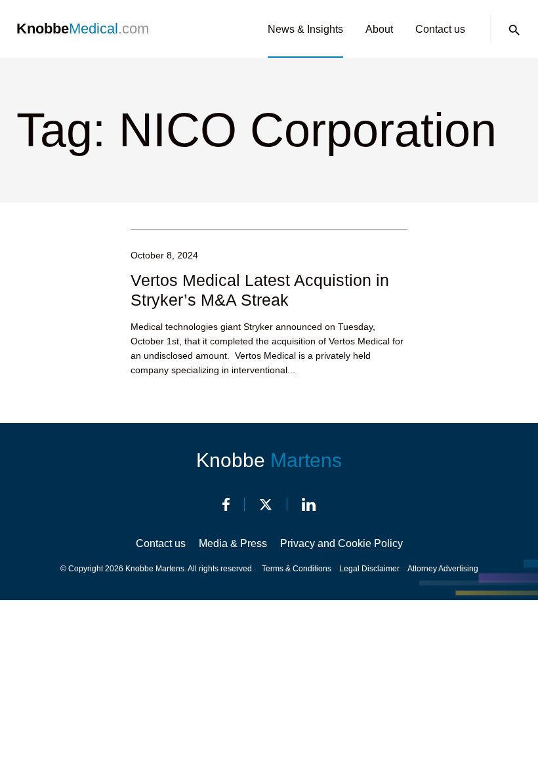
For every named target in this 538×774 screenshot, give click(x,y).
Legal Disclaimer (369, 568)
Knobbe (269, 460)
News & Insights (305, 29)
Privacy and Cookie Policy (341, 543)
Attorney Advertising (442, 568)
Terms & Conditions (296, 568)
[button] (514, 30)
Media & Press (233, 543)
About (379, 29)
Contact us (440, 29)
